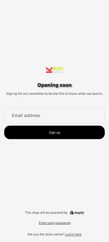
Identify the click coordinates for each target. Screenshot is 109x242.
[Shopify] (77, 213)
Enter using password (54, 223)
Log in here (73, 234)
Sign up (54, 132)
